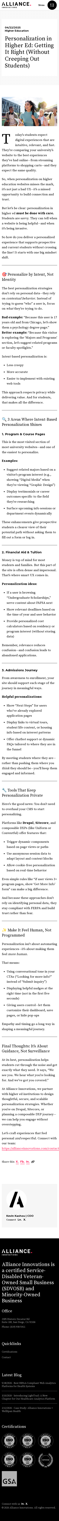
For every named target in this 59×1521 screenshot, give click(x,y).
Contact (6, 1357)
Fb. (22, 1161)
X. (17, 1161)
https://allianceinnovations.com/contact (30, 1149)
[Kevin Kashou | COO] (16, 1199)
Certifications (9, 1351)
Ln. (20, 1219)
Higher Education (17, 30)
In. (28, 1161)
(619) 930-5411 (17, 1326)
